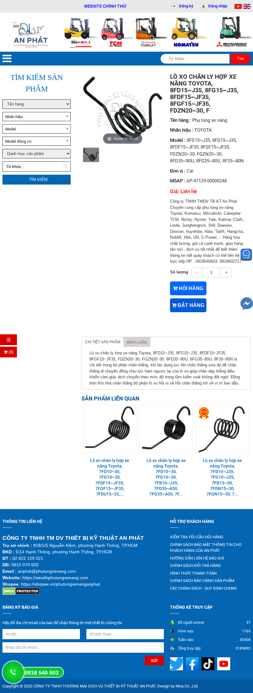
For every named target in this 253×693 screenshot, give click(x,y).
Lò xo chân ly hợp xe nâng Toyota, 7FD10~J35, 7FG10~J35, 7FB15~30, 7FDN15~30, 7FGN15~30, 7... (222, 477)
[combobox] (36, 116)
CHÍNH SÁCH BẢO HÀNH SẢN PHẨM (202, 580)
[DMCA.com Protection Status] (21, 591)
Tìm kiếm (38, 179)
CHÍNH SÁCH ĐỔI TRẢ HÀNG (195, 565)
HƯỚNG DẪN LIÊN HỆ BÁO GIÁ (197, 558)
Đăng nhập (217, 6)
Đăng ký (186, 6)
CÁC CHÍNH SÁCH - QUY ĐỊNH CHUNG (203, 588)
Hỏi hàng (190, 288)
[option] (91, 155)
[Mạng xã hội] (177, 663)
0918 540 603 (42, 673)
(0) (10, 352)
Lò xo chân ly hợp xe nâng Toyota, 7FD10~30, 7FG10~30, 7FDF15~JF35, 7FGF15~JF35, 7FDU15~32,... (109, 477)
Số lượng (179, 272)
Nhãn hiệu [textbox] (14, 116)
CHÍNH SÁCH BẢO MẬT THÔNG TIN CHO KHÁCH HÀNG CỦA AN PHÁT (206, 547)
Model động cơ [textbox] (18, 141)
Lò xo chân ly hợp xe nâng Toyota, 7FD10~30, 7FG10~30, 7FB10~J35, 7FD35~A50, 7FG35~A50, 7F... (166, 477)
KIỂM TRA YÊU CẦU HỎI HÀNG (196, 537)
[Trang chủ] (31, 32)
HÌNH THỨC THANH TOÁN (193, 573)
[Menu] (6, 58)
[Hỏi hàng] (8, 339)
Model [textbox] (10, 129)
